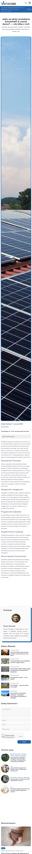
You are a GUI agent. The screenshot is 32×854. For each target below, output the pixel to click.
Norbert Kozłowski (6, 424)
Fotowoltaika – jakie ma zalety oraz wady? (19, 686)
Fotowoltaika (5, 427)
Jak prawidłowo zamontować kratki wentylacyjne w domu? (20, 779)
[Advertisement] (16, 592)
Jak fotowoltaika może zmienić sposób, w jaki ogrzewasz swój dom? (19, 653)
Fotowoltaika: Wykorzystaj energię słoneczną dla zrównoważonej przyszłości (20, 670)
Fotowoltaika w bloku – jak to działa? (19, 678)
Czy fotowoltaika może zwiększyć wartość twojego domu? (20, 661)
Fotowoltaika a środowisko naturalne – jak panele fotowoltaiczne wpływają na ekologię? (18, 695)
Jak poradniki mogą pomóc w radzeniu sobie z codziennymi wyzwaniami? (18, 769)
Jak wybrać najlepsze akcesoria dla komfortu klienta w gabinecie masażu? (19, 790)
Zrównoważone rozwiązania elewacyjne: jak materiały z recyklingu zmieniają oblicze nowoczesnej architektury (18, 759)
